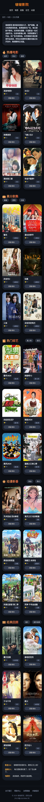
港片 (26, 622)
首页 (11, 10)
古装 (22, 200)
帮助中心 (17, 791)
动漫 (33, 10)
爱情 (14, 200)
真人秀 (29, 341)
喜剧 (22, 56)
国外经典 (37, 622)
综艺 (27, 10)
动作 (5, 56)
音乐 (38, 341)
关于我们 (8, 791)
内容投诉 (35, 791)
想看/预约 (11, 98)
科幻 (14, 56)
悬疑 (5, 200)
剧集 (22, 10)
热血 (30, 481)
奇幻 (38, 481)
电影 (16, 10)
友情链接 (26, 791)
